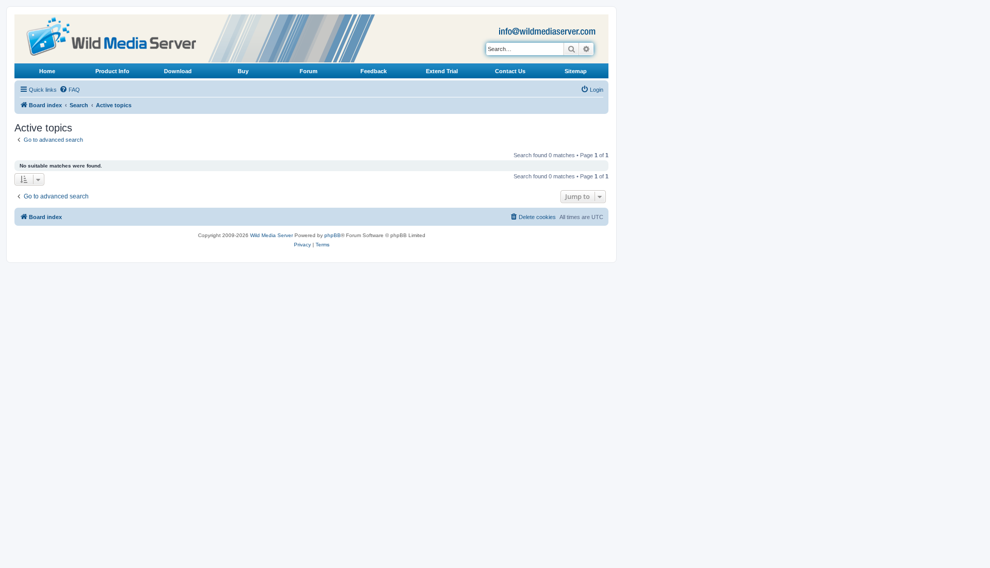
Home (47, 71)
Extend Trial (442, 71)
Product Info (112, 71)
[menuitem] (69, 89)
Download (178, 71)
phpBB (332, 235)
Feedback (373, 71)
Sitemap (576, 71)
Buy (243, 71)
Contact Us (510, 71)
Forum (309, 71)
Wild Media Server (271, 235)
